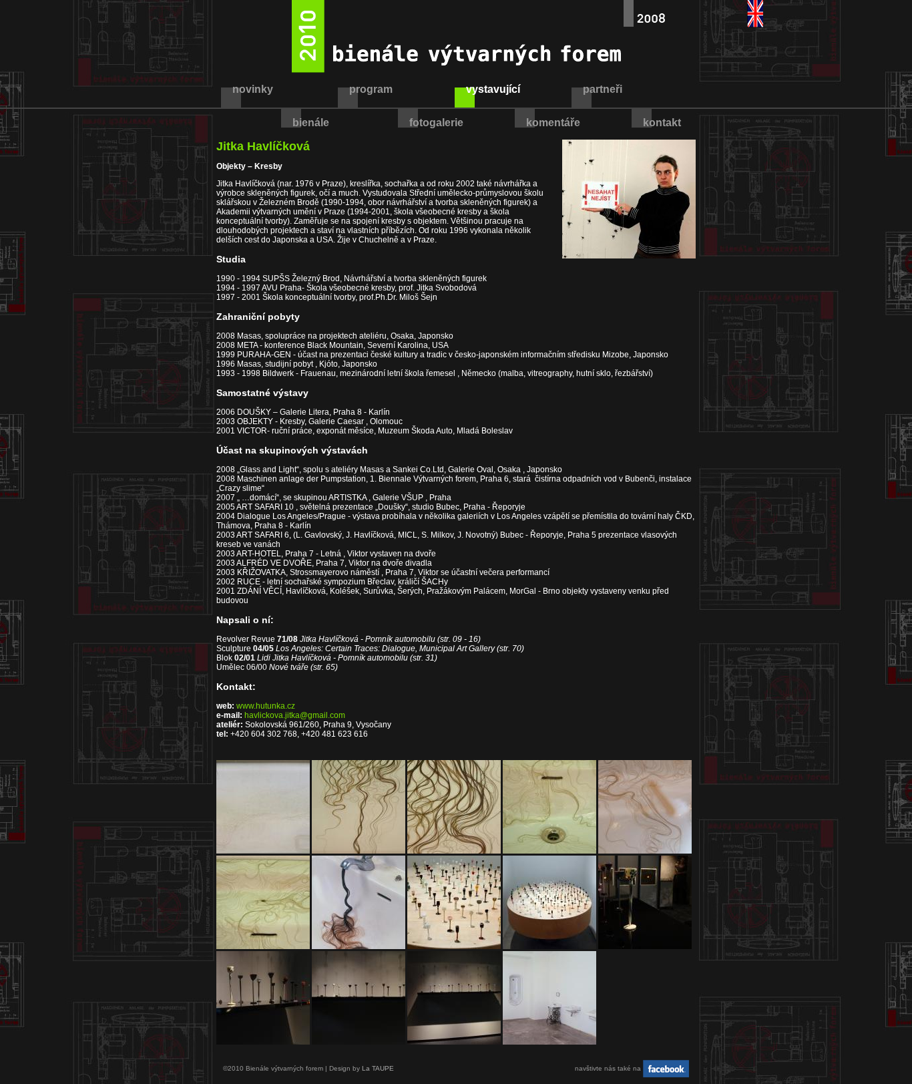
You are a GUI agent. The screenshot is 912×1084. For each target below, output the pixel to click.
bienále (310, 122)
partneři (602, 89)
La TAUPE (378, 1068)
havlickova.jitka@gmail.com (294, 715)
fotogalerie (436, 122)
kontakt (662, 122)
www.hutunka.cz (265, 706)
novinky (252, 89)
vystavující (493, 89)
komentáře (553, 122)
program (371, 89)
